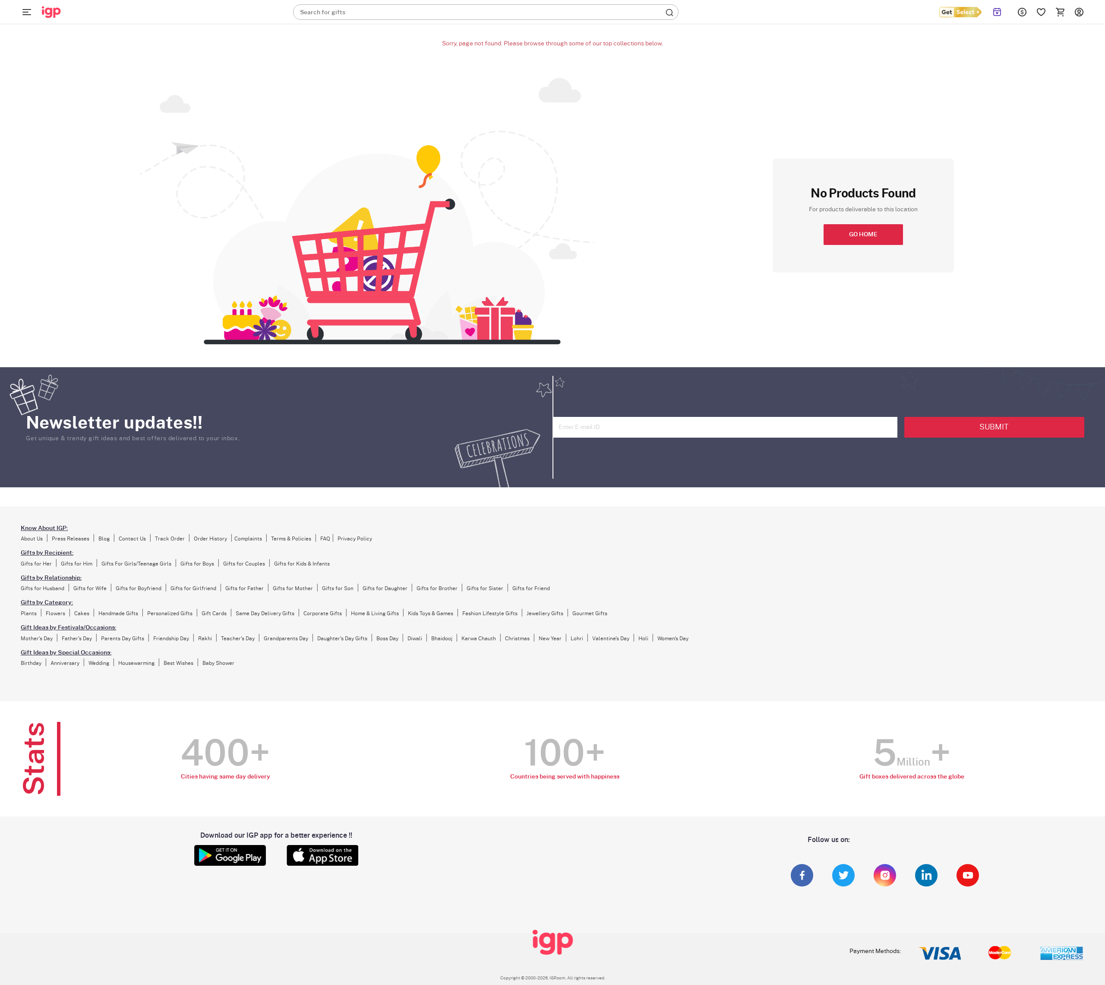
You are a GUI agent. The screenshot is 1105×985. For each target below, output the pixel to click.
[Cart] (1060, 12)
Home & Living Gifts (375, 613)
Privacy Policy (355, 538)
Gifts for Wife (90, 588)
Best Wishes (178, 663)
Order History (210, 538)
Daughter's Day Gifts (342, 638)
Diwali (414, 638)
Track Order (170, 538)
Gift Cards (214, 613)
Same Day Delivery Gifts (265, 613)
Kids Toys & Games (430, 613)
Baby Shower (218, 663)
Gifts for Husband (42, 588)
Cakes (81, 613)
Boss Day (387, 638)
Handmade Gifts (118, 613)
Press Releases (70, 538)
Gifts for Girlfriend (193, 588)
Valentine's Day (610, 638)
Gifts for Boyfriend (138, 588)
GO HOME (863, 235)
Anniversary (65, 663)
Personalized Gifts (170, 613)
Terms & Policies (291, 538)
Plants (29, 613)
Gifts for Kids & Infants (302, 563)
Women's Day (672, 638)
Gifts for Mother (293, 588)
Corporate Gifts (322, 613)
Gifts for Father (244, 588)
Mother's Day (37, 638)
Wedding (98, 663)
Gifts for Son (338, 588)
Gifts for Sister (485, 588)
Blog (104, 538)
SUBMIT (994, 427)
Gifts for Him (76, 563)
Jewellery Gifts (545, 613)
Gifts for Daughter (385, 588)
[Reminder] (997, 12)
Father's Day (77, 638)
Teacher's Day (238, 638)
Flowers (55, 613)
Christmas (517, 638)
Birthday (31, 663)
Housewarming (136, 663)
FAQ (325, 538)
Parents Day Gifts (122, 638)
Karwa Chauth (478, 638)
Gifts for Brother (437, 588)
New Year (550, 638)
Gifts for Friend (531, 588)
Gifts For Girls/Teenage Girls (136, 563)
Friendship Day (171, 638)
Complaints (248, 538)
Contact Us (132, 538)
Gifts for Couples (244, 563)
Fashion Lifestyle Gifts (490, 613)
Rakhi (205, 638)
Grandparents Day (286, 638)
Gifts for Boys (197, 563)
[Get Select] (960, 12)
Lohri (577, 638)
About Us (32, 538)
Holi (643, 638)
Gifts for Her (36, 563)
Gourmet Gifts (589, 613)
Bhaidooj (441, 638)
